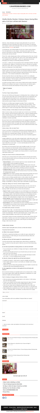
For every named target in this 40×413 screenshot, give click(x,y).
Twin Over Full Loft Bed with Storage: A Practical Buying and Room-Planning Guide (22, 337)
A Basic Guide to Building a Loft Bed (11, 382)
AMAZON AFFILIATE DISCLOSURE (25, 407)
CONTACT (6, 407)
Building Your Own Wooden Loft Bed (11, 387)
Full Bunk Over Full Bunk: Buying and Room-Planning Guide (18, 355)
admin (10, 23)
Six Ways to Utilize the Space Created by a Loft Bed (15, 386)
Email (3, 316)
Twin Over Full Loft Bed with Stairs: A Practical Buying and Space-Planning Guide (22, 349)
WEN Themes (24, 409)
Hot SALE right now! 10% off (20, 375)
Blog (4, 292)
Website (4, 320)
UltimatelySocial (30, 411)
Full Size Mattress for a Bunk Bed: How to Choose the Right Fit (18, 343)
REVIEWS (7, 292)
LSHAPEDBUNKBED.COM (20, 6)
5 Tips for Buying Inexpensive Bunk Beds (12, 384)
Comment (4, 300)
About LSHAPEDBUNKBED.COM (10, 389)
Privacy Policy (6, 391)
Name (3, 312)
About (35, 407)
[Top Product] (9, 373)
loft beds (11, 47)
